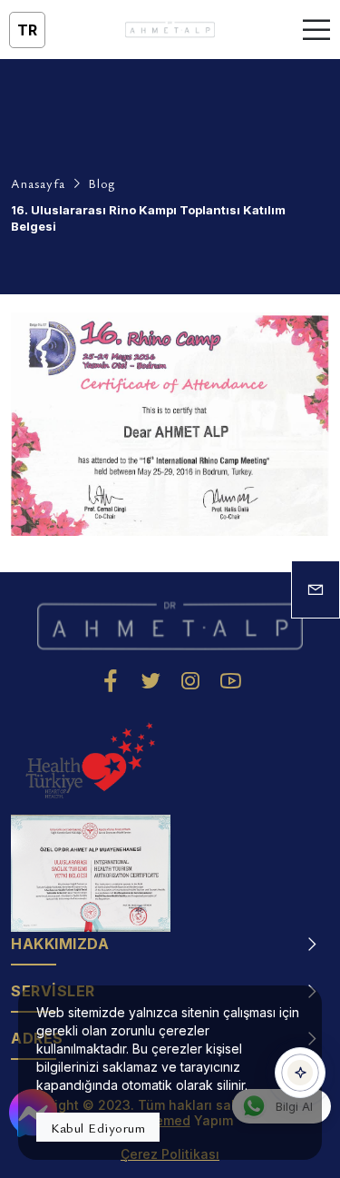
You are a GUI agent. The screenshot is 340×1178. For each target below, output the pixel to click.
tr (27, 30)
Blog (101, 183)
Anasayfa (38, 183)
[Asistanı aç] (300, 1072)
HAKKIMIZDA (60, 944)
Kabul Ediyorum (98, 1127)
